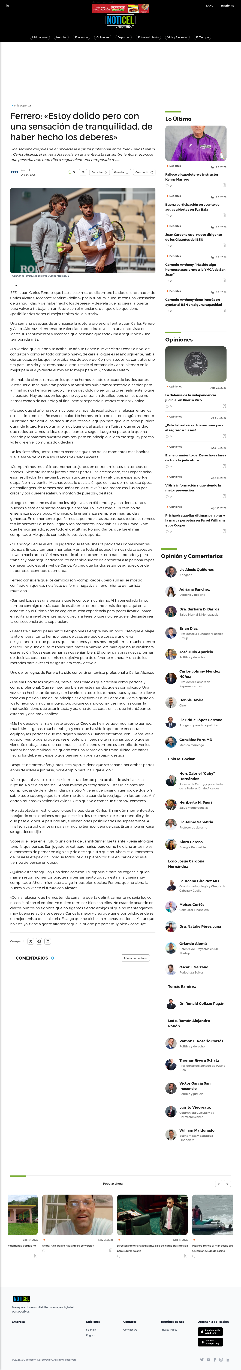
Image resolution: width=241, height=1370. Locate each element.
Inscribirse (227, 5)
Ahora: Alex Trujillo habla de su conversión (36, 1245)
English (90, 1335)
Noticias (61, 37)
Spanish (91, 1329)
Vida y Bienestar (177, 37)
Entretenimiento (148, 37)
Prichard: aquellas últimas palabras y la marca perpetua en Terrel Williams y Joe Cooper (195, 520)
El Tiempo (202, 37)
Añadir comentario (135, 958)
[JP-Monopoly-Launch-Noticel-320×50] (120, 8)
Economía (81, 37)
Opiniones (103, 37)
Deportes (123, 37)
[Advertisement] (120, 68)
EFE (28, 170)
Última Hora (39, 37)
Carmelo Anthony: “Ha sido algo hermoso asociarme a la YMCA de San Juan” (195, 269)
